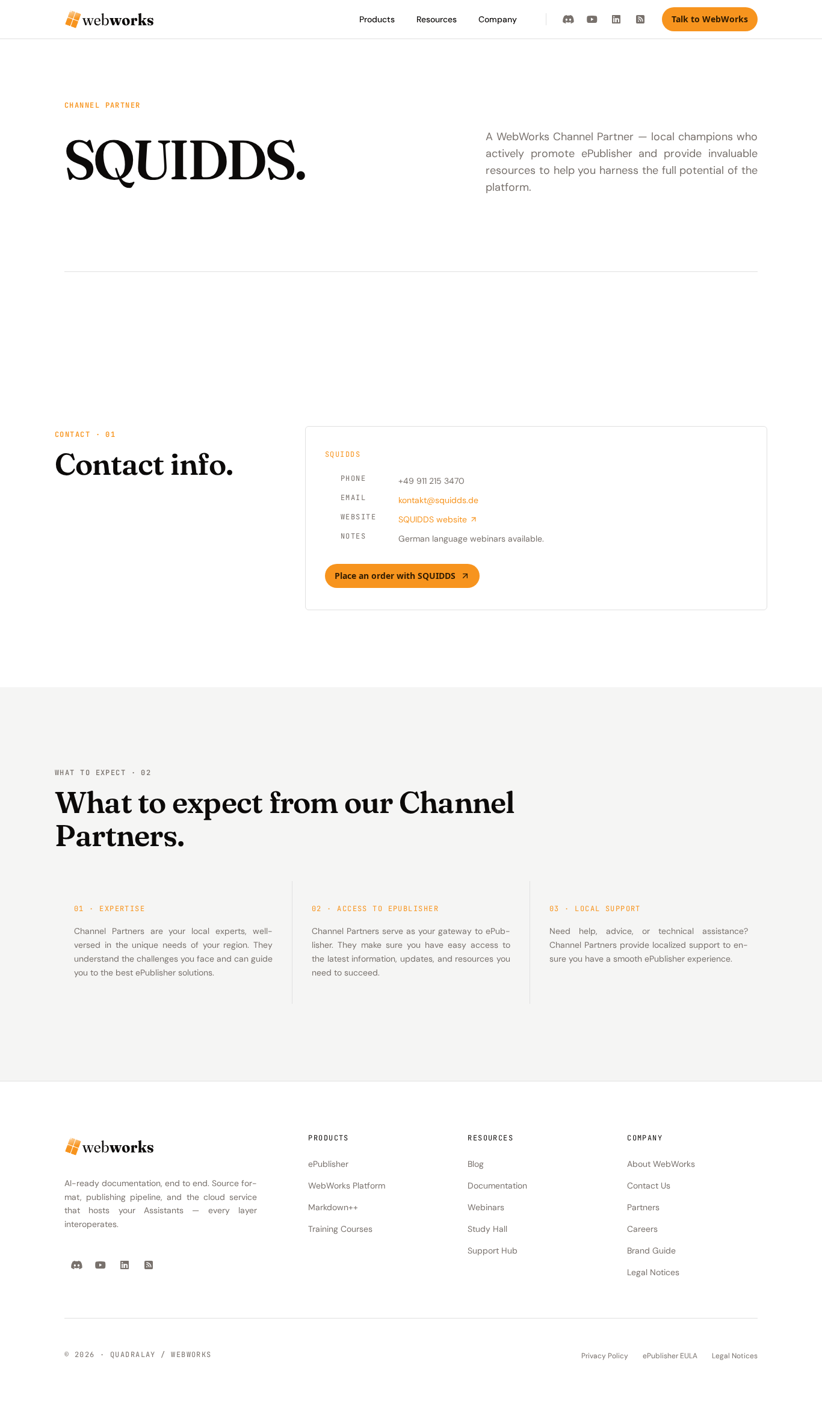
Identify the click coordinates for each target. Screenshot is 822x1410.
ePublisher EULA (670, 1356)
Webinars (486, 1207)
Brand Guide (651, 1250)
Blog (476, 1163)
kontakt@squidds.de (438, 500)
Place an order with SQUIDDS (395, 575)
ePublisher (328, 1163)
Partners (643, 1207)
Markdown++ (333, 1207)
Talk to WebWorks (710, 19)
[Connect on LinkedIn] (616, 19)
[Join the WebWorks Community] (568, 19)
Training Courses (340, 1228)
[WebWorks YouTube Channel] (592, 19)
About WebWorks (661, 1163)
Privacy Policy (604, 1356)
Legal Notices (653, 1272)
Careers (642, 1228)
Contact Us (648, 1185)
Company (497, 19)
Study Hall (487, 1228)
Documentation (497, 1185)
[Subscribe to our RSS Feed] (640, 19)
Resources (436, 19)
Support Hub (493, 1250)
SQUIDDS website (432, 519)
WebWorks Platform (346, 1185)
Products (377, 19)
